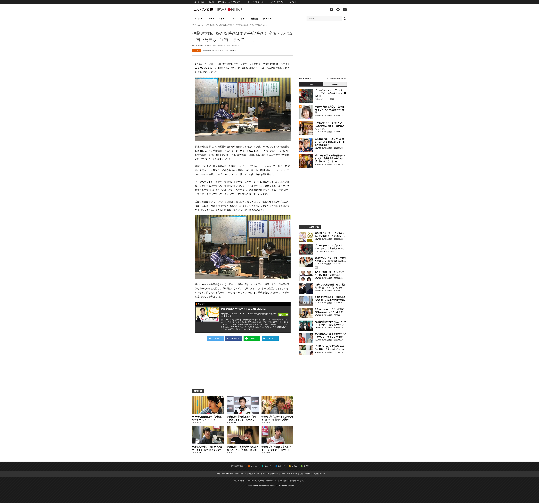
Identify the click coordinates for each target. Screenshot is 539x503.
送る (252, 338)
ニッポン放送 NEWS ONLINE (223, 9)
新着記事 (255, 18)
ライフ (244, 18)
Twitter (338, 9)
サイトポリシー (263, 474)
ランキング (268, 18)
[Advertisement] (323, 50)
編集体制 (274, 474)
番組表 (211, 2)
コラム (234, 18)
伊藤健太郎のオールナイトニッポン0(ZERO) (219, 50)
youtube (345, 9)
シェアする (233, 338)
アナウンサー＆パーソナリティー (230, 2)
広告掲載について (318, 474)
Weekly (335, 84)
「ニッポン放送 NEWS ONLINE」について (230, 474)
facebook (331, 9)
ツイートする (215, 338)
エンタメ (198, 18)
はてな (270, 338)
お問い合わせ (305, 474)
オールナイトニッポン (255, 2)
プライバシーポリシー (288, 474)
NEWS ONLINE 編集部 (203, 45)
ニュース (210, 18)
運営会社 (251, 474)
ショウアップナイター (277, 2)
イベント (293, 2)
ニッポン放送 (199, 2)
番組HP (283, 311)
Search (345, 18)
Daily (311, 84)
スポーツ (222, 18)
